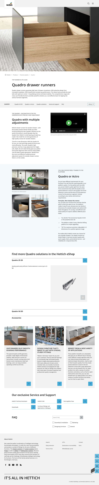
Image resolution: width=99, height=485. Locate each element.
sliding (16, 451)
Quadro (7, 104)
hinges (6, 451)
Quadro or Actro (29, 104)
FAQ (63, 104)
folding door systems (27, 451)
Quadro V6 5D (18, 104)
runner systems (29, 449)
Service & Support (54, 104)
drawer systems (17, 449)
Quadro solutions (41, 104)
